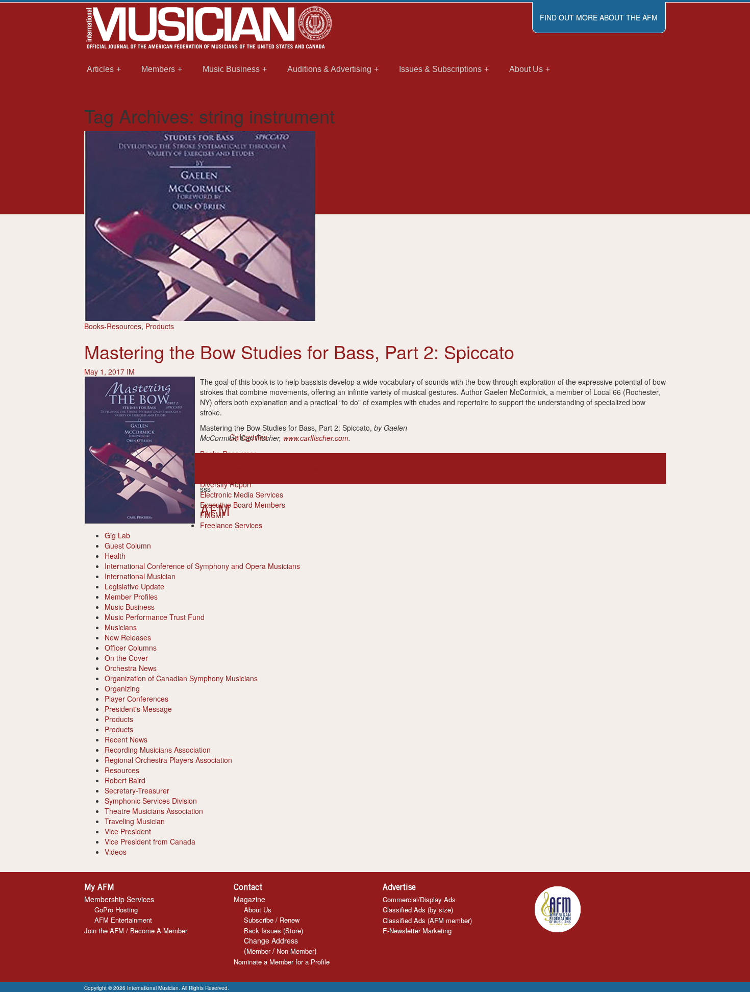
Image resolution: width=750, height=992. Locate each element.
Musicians (121, 627)
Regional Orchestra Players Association (168, 760)
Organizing (122, 688)
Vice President (128, 831)
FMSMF (213, 515)
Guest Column (128, 545)
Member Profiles (131, 596)
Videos (116, 852)
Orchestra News (131, 668)
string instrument (344, 468)
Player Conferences (136, 698)
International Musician (140, 576)
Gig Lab (117, 535)
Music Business (130, 607)
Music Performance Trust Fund (155, 617)
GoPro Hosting (116, 909)
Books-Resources (112, 326)
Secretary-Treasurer (137, 790)
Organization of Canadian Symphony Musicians (181, 678)
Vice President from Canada (150, 841)
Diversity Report (226, 484)
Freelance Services (231, 525)
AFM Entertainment (123, 920)
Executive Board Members (242, 505)
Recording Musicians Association (158, 750)
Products (159, 326)
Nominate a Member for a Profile (282, 961)
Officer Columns (131, 647)
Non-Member (295, 951)
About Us (257, 909)
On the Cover (126, 658)
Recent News (126, 739)
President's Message (138, 709)
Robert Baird (125, 780)
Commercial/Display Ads (419, 899)
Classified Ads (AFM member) (427, 920)
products (303, 468)
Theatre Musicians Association (154, 811)
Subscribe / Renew (271, 920)
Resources (122, 770)
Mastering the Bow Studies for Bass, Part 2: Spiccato (299, 351)
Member (258, 951)
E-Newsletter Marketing (417, 930)
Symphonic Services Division (151, 801)
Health (115, 556)
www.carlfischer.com (315, 438)
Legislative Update (134, 586)
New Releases (128, 637)
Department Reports (233, 474)
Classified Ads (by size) (418, 909)
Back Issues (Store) (273, 930)
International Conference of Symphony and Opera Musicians (202, 566)
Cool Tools (217, 464)
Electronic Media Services (241, 494)
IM (131, 371)
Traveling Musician (135, 821)
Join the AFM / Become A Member (135, 930)
